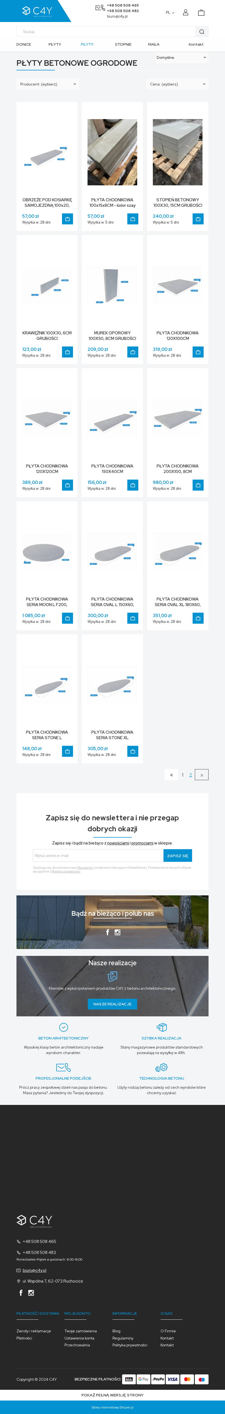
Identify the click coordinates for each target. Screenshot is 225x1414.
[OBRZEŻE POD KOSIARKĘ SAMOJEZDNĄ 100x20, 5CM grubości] (47, 152)
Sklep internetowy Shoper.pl (113, 1407)
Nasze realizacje (112, 1004)
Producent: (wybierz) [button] (38, 84)
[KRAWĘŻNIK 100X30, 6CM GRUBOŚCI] (47, 285)
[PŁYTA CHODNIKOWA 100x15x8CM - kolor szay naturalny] (112, 152)
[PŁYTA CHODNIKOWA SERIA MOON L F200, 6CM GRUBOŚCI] (47, 551)
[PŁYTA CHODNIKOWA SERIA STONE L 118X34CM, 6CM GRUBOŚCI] (47, 684)
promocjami (142, 843)
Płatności (24, 1338)
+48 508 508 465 (123, 5)
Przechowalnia (77, 1345)
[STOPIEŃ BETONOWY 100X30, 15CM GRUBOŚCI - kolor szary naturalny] (178, 152)
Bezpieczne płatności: (98, 1379)
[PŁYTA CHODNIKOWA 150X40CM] (112, 418)
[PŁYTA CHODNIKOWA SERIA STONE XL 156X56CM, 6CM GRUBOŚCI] (112, 684)
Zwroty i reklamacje (33, 1330)
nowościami (118, 843)
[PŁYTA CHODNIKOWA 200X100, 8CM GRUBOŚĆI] (178, 418)
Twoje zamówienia (80, 1330)
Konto (186, 12)
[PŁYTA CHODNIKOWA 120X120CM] (47, 418)
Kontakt (196, 44)
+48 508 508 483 (123, 11)
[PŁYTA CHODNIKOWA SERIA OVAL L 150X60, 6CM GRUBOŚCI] (112, 551)
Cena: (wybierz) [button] (164, 84)
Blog (116, 1330)
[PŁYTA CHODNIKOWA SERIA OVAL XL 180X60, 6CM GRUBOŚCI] (178, 551)
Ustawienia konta (79, 1338)
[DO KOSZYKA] (67, 218)
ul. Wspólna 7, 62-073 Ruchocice (53, 1281)
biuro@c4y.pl (117, 16)
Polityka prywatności (130, 1345)
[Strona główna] (43, 11)
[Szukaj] (201, 31)
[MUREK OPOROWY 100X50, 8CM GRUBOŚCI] (112, 285)
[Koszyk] (204, 11)
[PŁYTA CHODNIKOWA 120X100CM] (178, 285)
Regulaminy (123, 1338)
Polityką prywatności (66, 871)
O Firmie (168, 1330)
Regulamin (85, 868)
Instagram (117, 933)
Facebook (107, 933)
